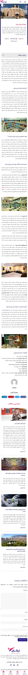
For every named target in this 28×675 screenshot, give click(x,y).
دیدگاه (25, 590)
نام (26, 612)
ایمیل (25, 619)
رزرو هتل (3, 673)
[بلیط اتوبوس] (10, 672)
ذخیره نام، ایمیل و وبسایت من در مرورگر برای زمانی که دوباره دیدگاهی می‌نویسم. (14, 636)
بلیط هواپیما (25, 673)
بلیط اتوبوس (10, 673)
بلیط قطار (17, 673)
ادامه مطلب (22, 451)
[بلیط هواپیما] (24, 672)
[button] (20, 2)
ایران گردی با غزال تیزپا (20, 423)
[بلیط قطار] (17, 672)
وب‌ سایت (24, 626)
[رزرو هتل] (3, 672)
